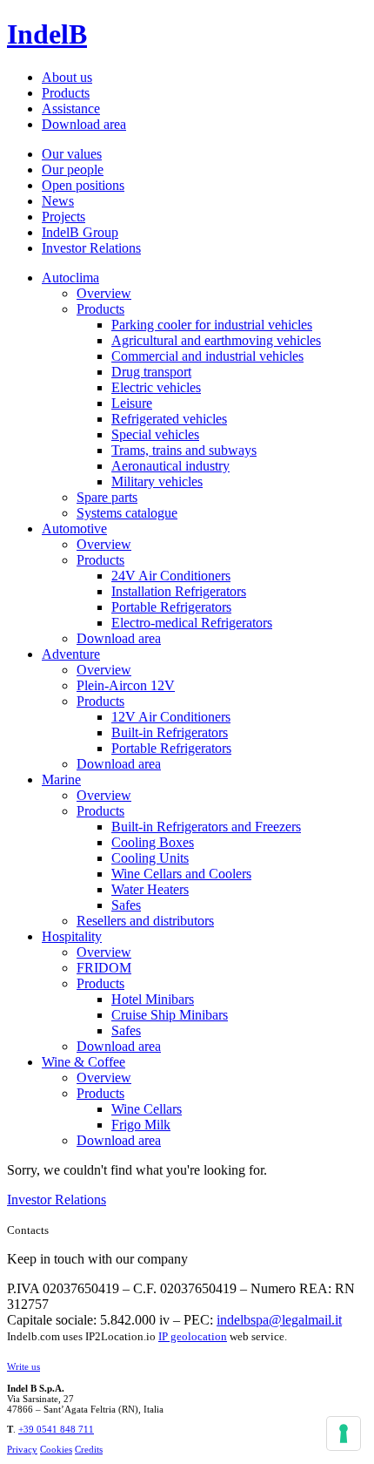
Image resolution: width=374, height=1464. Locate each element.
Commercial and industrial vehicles (207, 356)
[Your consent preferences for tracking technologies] (343, 1433)
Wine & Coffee (83, 1061)
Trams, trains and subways (184, 450)
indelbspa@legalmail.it (279, 1319)
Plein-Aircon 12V (126, 685)
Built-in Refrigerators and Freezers (206, 826)
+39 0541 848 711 (56, 1429)
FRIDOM (104, 967)
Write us (23, 1366)
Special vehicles (155, 434)
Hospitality (72, 936)
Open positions (83, 185)
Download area (84, 124)
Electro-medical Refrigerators (191, 622)
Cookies (56, 1449)
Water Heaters (150, 889)
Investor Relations (91, 248)
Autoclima (70, 277)
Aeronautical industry (170, 465)
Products (66, 92)
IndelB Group (80, 232)
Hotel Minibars (152, 999)
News (58, 200)
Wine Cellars (146, 1108)
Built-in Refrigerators (169, 732)
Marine (61, 779)
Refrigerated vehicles (169, 418)
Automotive (74, 528)
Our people (73, 169)
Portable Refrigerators (171, 607)
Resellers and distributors (145, 920)
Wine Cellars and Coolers (181, 873)
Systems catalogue (127, 512)
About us (67, 77)
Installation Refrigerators (178, 591)
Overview (104, 293)
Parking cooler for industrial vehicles (211, 324)
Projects (63, 216)
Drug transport (151, 371)
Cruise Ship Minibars (169, 1014)
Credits (89, 1449)
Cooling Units (150, 858)
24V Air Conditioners (170, 575)
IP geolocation (192, 1336)
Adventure (71, 654)
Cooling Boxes (152, 842)
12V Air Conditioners (170, 716)
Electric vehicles (156, 387)
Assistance (71, 108)
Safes (126, 905)
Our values (72, 153)
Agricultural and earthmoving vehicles (216, 340)
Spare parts (107, 497)
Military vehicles (157, 481)
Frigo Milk (140, 1124)
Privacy (22, 1449)
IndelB (47, 34)
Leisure (131, 403)
